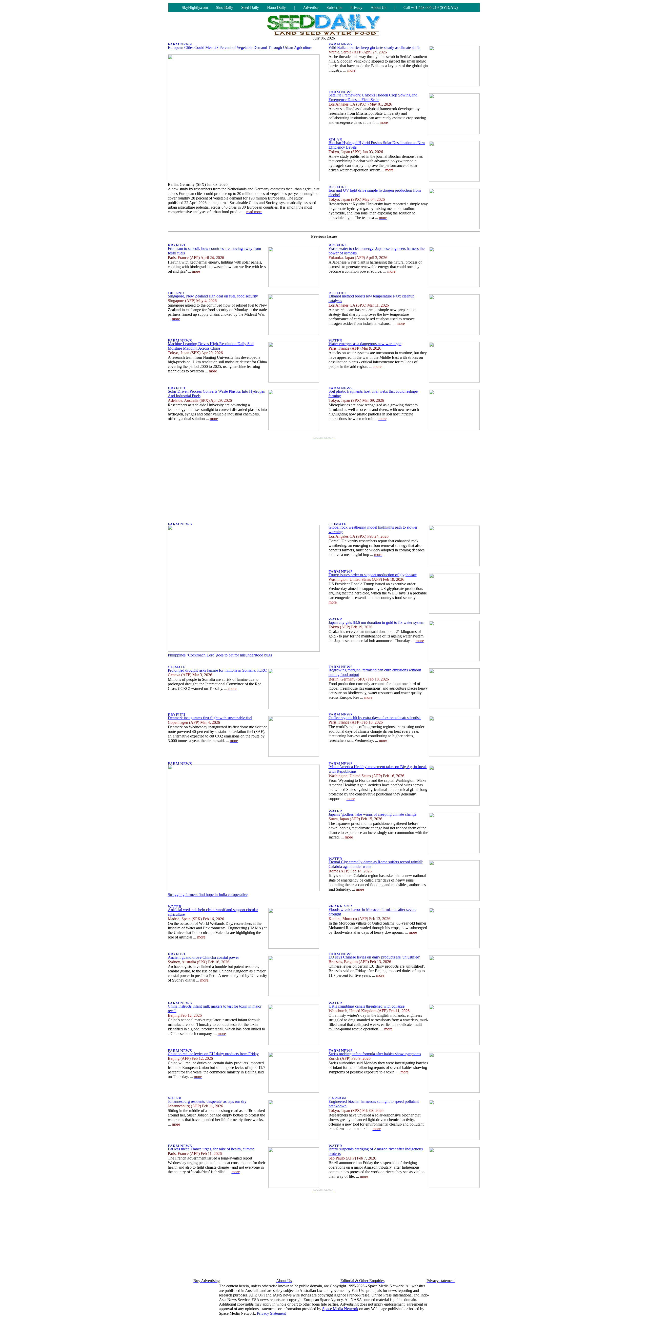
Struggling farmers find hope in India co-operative (208, 894)
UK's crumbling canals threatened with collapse (366, 1006)
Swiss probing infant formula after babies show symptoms (375, 1054)
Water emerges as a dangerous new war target (365, 344)
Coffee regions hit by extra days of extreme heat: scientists (375, 717)
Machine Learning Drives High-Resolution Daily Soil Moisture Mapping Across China (211, 346)
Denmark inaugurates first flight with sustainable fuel (210, 718)
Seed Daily (250, 7)
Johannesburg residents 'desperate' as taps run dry (207, 1101)
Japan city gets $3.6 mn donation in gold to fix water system (376, 622)
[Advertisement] (324, 477)
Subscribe (334, 7)
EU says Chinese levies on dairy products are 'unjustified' (374, 957)
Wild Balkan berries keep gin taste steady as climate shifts (374, 47)
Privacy (356, 7)
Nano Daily (276, 7)
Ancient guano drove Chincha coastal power (203, 957)
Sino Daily (224, 7)
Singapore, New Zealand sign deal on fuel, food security (213, 296)
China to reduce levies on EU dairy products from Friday (213, 1054)
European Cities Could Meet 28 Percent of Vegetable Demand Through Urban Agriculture (240, 47)
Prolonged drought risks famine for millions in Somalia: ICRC (217, 670)
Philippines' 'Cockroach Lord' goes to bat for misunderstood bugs (220, 655)
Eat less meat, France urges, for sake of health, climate (211, 1149)
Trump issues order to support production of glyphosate (373, 575)
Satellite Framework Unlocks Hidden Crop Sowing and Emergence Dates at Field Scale (373, 97)
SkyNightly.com (195, 7)
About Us (378, 7)
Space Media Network (340, 1309)
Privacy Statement (271, 1313)
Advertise (310, 7)
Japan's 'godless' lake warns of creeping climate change (372, 814)
